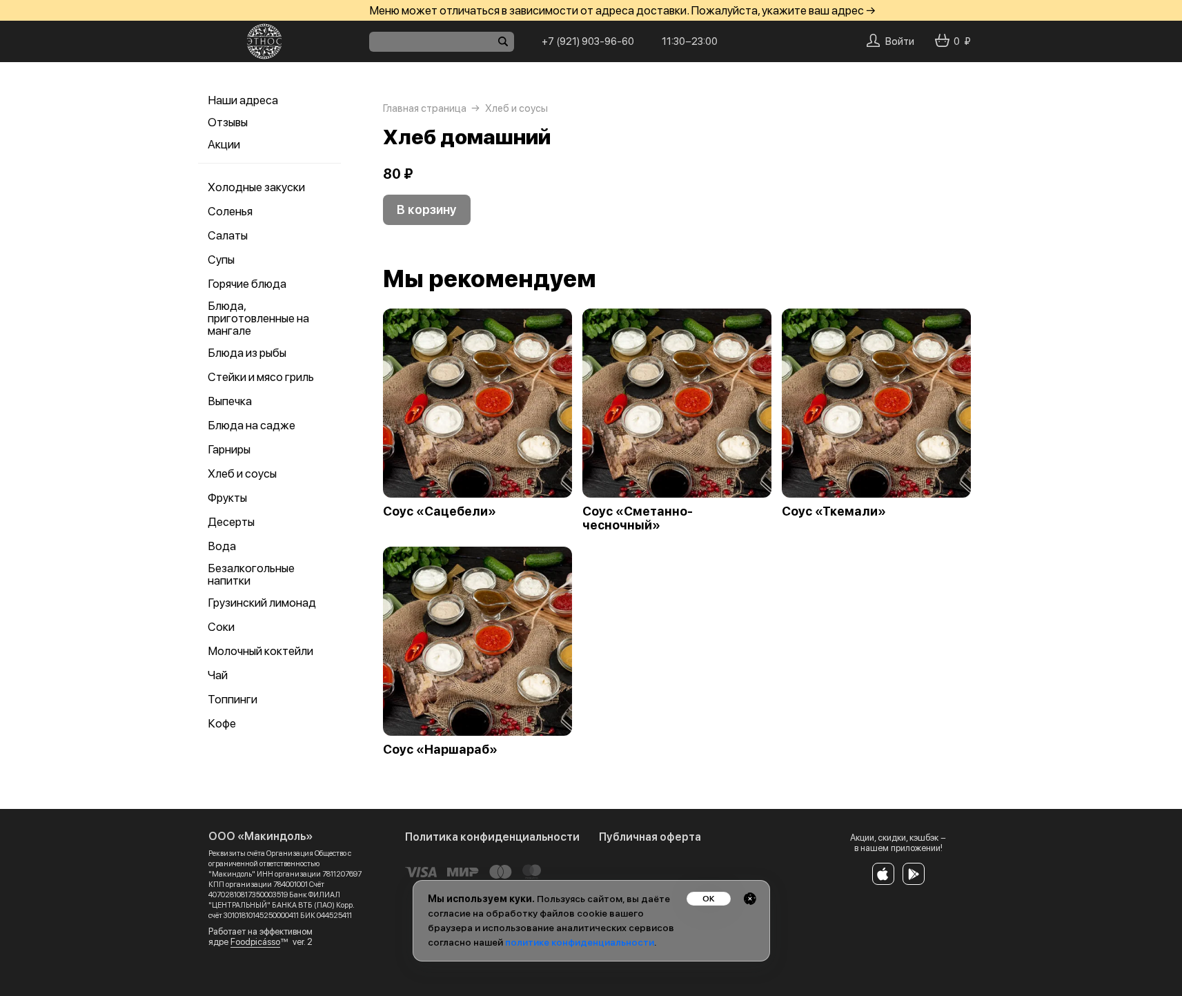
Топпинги (232, 699)
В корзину (427, 209)
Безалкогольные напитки (251, 574)
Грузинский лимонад (262, 602)
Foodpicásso (255, 942)
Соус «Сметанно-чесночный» (637, 518)
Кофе (222, 723)
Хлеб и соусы (242, 473)
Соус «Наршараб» (440, 749)
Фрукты (227, 498)
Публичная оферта (650, 836)
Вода (222, 546)
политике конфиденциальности (579, 942)
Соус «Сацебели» (439, 511)
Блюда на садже (251, 425)
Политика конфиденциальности (492, 836)
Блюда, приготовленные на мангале (258, 318)
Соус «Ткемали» (834, 511)
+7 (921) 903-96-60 (588, 41)
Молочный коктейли (260, 651)
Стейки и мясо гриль (261, 377)
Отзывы (228, 122)
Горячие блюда (247, 284)
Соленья (230, 211)
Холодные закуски (256, 187)
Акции (224, 144)
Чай (218, 675)
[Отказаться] (750, 898)
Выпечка (230, 401)
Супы (221, 259)
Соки (221, 627)
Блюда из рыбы (247, 353)
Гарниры (229, 449)
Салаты (228, 235)
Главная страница (424, 108)
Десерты (231, 522)
